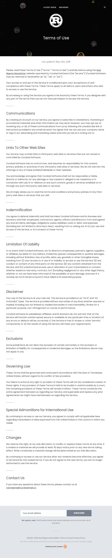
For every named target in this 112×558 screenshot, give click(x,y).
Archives (63, 7)
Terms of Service (80, 541)
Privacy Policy (79, 538)
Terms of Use (66, 538)
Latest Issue (49, 7)
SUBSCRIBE (79, 513)
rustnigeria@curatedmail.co (21, 487)
